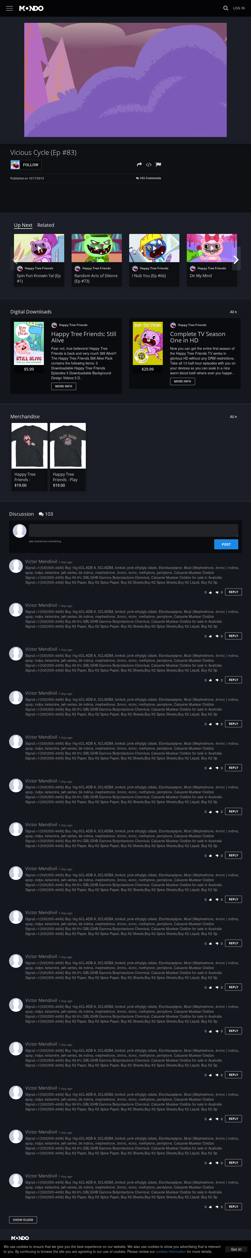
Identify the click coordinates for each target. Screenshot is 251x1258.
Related (45, 225)
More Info (63, 386)
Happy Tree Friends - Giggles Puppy (27, 480)
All (232, 311)
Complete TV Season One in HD (198, 337)
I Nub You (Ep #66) (149, 275)
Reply (233, 592)
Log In (239, 8)
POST (226, 544)
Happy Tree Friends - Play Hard (65, 480)
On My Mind (201, 275)
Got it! (236, 1249)
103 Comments (150, 178)
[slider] (118, 131)
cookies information (171, 1251)
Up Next (23, 225)
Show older (23, 1220)
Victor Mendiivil (41, 561)
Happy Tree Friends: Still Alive (83, 337)
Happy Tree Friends (38, 268)
